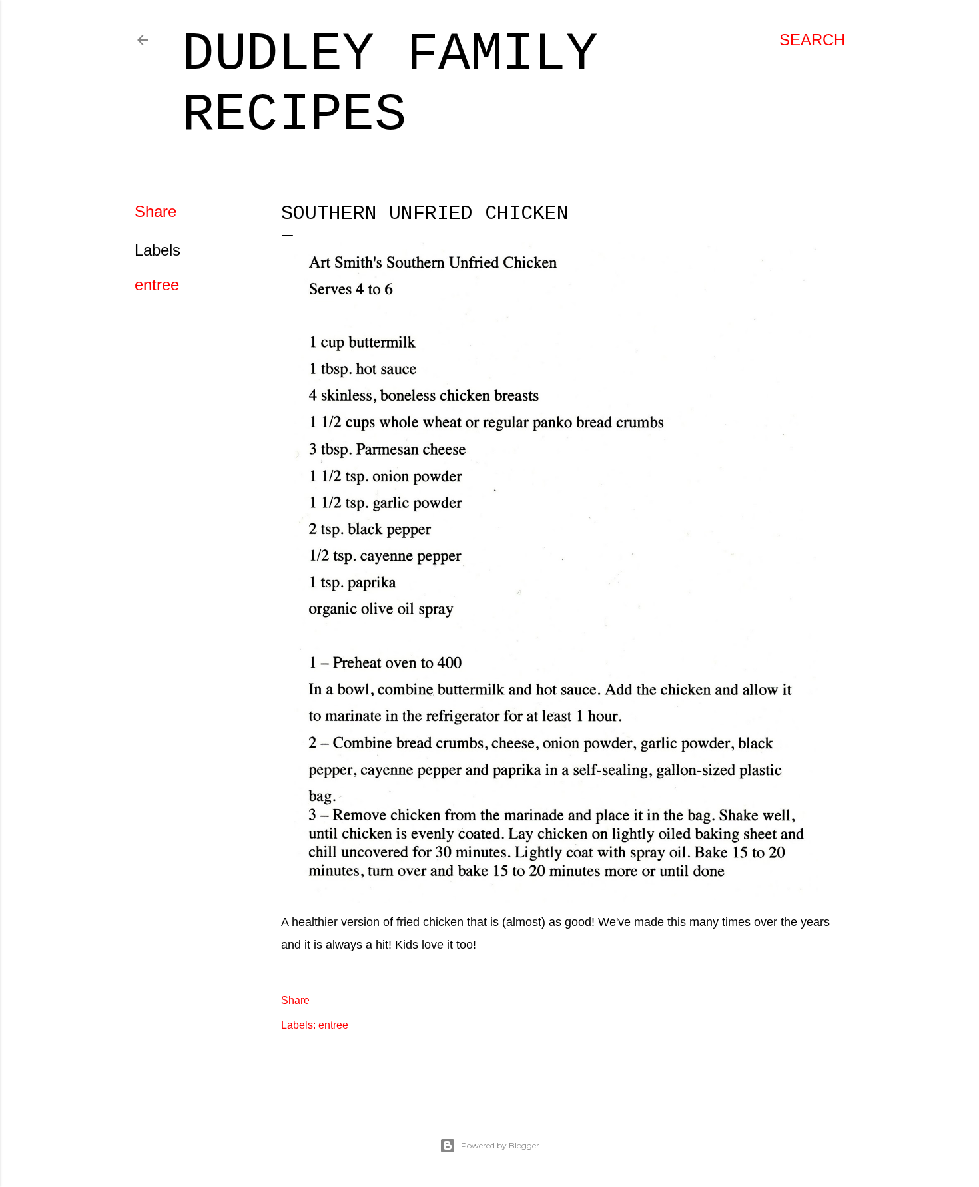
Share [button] (155, 211)
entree (157, 285)
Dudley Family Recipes (390, 84)
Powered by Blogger (500, 1145)
